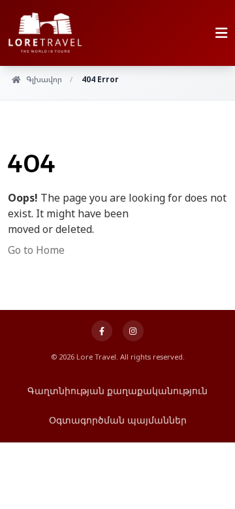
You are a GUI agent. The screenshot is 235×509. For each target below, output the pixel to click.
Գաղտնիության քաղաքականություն (117, 390)
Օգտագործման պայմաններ (118, 419)
